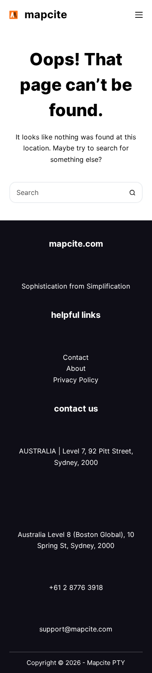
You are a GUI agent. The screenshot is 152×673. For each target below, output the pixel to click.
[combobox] (66, 192)
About (76, 368)
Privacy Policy (75, 379)
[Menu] (139, 15)
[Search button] (132, 192)
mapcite (45, 14)
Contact (76, 357)
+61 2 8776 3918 (76, 587)
